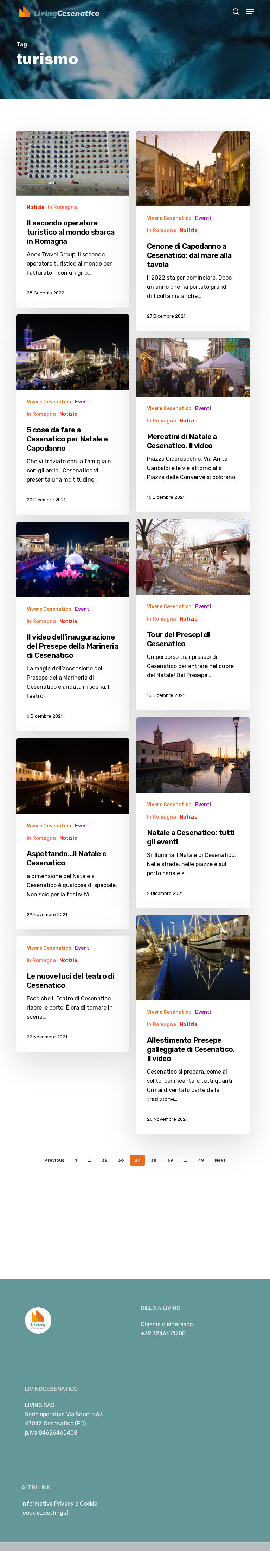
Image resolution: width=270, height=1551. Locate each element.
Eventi (203, 218)
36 (121, 1160)
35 (105, 1160)
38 (154, 1160)
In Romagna (62, 207)
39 (170, 1160)
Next (220, 1160)
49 (201, 1160)
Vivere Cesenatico (169, 218)
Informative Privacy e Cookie (59, 1503)
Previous (54, 1160)
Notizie (35, 207)
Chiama (151, 1324)
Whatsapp (180, 1324)
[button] (250, 11)
